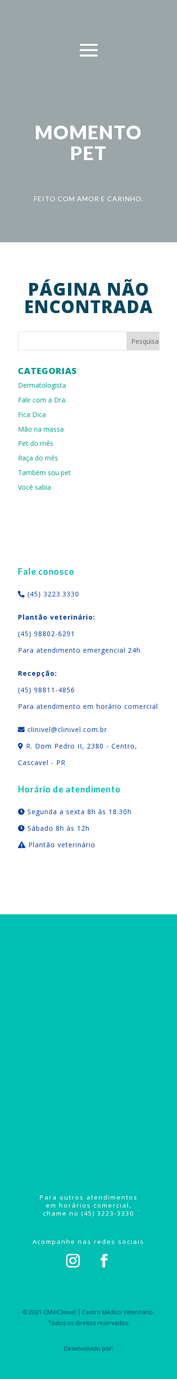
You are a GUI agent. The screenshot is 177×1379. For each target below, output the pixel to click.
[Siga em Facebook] (104, 1261)
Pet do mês (35, 443)
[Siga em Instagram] (73, 1261)
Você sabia (34, 487)
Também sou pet (44, 472)
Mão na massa (41, 429)
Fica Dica (32, 414)
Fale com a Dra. (42, 399)
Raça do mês (38, 457)
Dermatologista (42, 385)
